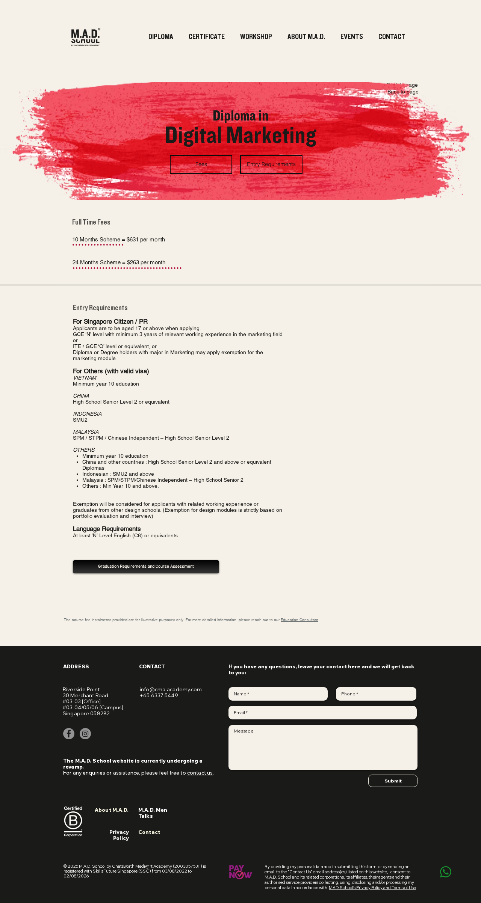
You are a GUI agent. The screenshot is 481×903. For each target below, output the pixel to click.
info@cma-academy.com (171, 689)
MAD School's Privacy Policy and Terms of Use (372, 887)
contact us (200, 773)
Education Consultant (299, 619)
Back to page (403, 92)
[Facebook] (68, 733)
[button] (207, 37)
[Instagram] (85, 733)
